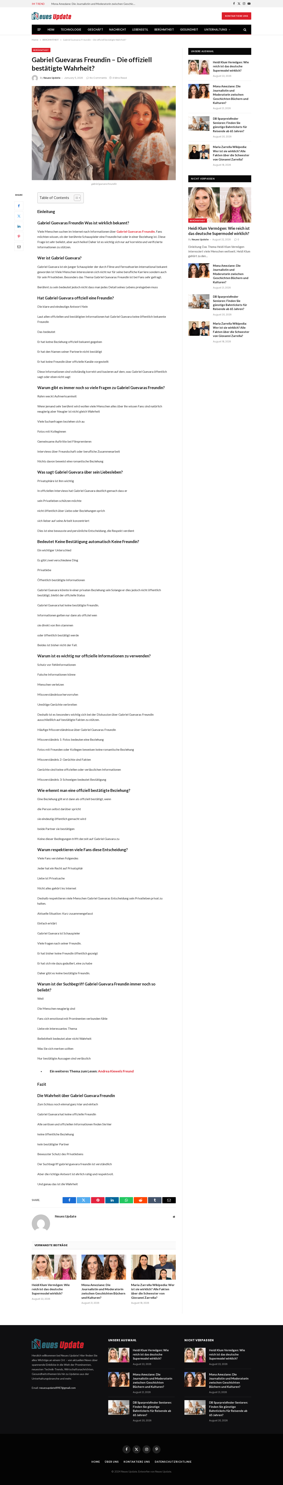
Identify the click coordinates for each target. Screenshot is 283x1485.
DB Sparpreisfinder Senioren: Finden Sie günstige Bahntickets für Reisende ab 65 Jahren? (230, 125)
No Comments (98, 77)
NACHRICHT (117, 30)
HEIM (51, 30)
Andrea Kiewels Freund (116, 1071)
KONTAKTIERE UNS (236, 15)
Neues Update (52, 77)
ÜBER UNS (112, 1461)
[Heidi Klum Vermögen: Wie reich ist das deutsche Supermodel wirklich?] (54, 1267)
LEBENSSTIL (140, 30)
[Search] (244, 29)
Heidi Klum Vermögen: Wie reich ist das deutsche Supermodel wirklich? (51, 1289)
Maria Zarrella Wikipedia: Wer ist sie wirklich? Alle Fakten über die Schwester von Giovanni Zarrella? (153, 1291)
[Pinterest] (18, 236)
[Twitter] (18, 216)
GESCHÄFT (95, 30)
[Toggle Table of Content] (75, 198)
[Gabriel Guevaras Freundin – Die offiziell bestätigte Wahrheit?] (104, 133)
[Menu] (39, 29)
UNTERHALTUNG (215, 30)
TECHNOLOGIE (71, 30)
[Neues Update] (65, 16)
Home (35, 39)
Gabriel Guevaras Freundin (135, 231)
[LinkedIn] (18, 226)
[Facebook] (18, 205)
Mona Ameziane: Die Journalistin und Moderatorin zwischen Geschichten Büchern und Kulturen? (94, 3)
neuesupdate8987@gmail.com (57, 1387)
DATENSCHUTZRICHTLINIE (173, 1461)
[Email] (18, 246)
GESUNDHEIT (189, 30)
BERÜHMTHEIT (164, 30)
